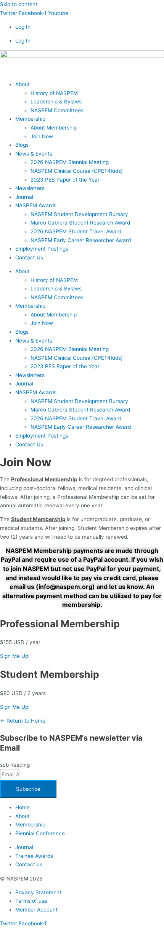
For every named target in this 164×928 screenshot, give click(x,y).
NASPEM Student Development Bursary (79, 214)
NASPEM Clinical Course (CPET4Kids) (77, 171)
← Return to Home (22, 721)
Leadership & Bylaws (56, 101)
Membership (30, 119)
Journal (24, 197)
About (22, 84)
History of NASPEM (54, 93)
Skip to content (18, 4)
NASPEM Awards (35, 205)
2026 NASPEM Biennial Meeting (70, 162)
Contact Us (29, 257)
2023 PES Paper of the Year (65, 180)
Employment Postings (41, 249)
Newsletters (30, 188)
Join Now (42, 136)
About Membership (54, 128)
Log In (23, 27)
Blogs (22, 145)
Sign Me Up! (15, 656)
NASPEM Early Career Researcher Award (81, 240)
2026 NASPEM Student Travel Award (76, 231)
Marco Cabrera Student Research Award (80, 223)
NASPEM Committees (57, 110)
